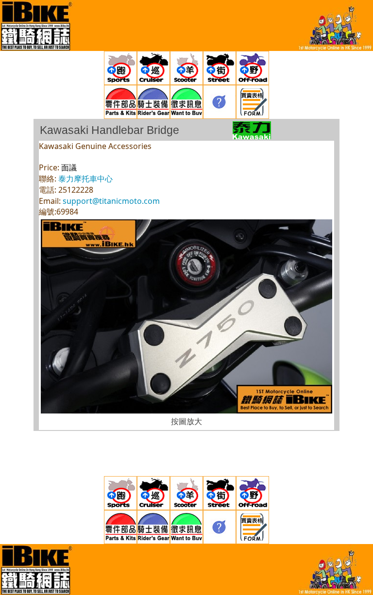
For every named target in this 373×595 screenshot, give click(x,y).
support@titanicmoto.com (111, 201)
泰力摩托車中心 (85, 178)
